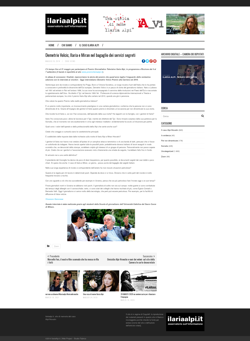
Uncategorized (167, 151)
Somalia (164, 146)
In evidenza (166, 135)
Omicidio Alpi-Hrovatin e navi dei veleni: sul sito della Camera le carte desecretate (131, 261)
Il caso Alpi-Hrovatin (169, 130)
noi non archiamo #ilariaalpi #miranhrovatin (61, 294)
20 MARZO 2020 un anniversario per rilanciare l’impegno (138, 295)
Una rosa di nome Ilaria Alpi (93, 294)
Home (51, 45)
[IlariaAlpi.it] (66, 32)
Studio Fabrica (80, 338)
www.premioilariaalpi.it (92, 71)
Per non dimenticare (169, 140)
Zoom (56, 246)
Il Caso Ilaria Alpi (89, 45)
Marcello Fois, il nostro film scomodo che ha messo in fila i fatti (73, 261)
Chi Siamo (67, 45)
